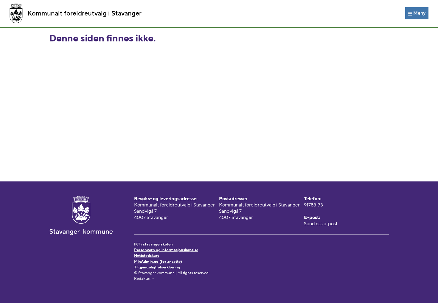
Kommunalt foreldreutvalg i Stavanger (84, 13)
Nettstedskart (146, 256)
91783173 (313, 205)
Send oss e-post (321, 223)
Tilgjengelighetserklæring (157, 267)
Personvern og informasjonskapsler (166, 250)
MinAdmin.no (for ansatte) (158, 262)
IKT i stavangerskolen (153, 244)
